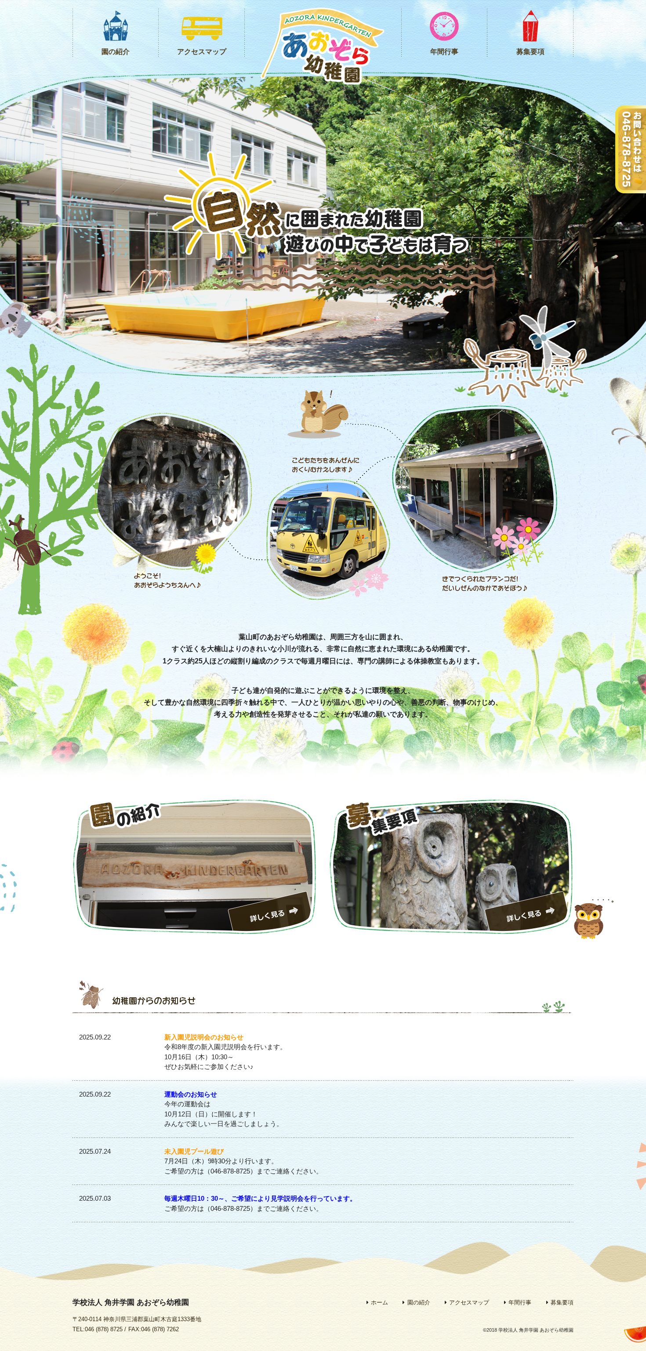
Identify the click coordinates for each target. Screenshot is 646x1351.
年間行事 (444, 51)
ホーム (379, 1302)
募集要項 (530, 51)
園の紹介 (116, 51)
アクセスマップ (201, 51)
